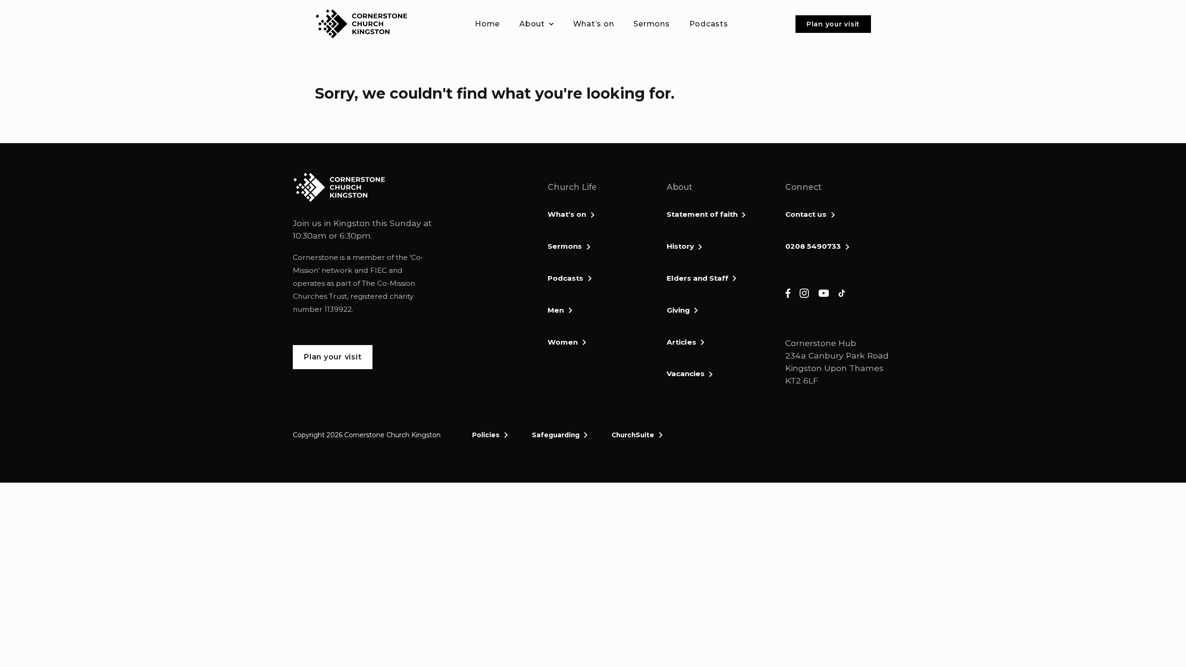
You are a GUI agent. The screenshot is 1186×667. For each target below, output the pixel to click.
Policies (485, 435)
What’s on (567, 214)
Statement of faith (702, 214)
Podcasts (565, 278)
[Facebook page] (787, 292)
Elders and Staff (697, 278)
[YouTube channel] (823, 292)
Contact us (805, 214)
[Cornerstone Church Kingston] (361, 23)
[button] (536, 24)
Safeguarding (556, 435)
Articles (681, 342)
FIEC (378, 270)
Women (563, 342)
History (680, 246)
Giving (678, 310)
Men (556, 310)
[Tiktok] (842, 292)
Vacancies (686, 373)
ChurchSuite (633, 435)
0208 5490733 (813, 246)
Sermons (565, 246)
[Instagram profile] (804, 292)
